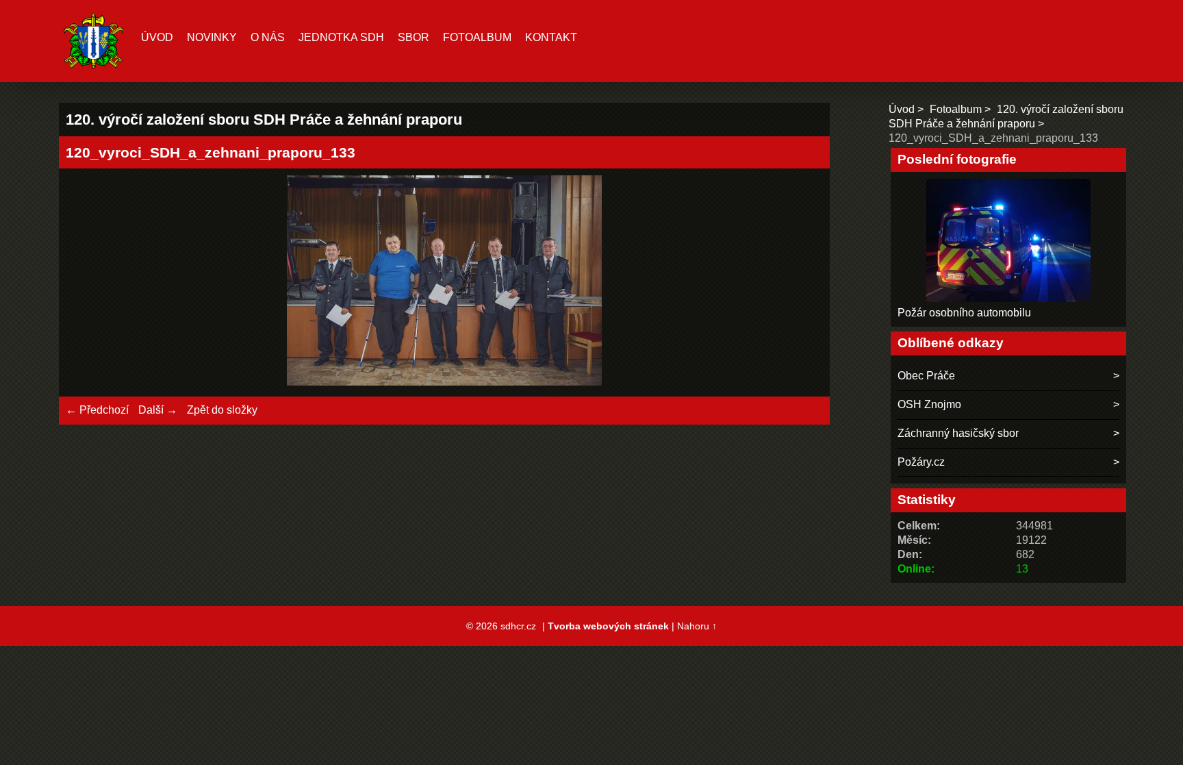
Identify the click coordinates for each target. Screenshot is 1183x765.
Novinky (212, 37)
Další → (157, 410)
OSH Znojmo (929, 404)
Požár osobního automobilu (964, 312)
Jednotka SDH (341, 37)
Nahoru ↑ (697, 625)
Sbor (413, 37)
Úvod (157, 37)
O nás (268, 37)
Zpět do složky (222, 410)
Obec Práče (926, 375)
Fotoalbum (477, 37)
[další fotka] (800, 282)
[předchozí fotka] (88, 282)
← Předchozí (97, 410)
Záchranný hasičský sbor (958, 433)
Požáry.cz (921, 462)
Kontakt (551, 37)
